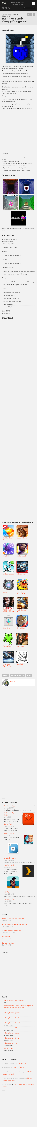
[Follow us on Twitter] (9, 8)
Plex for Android (9, 865)
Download (7, 318)
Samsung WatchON (10, 1028)
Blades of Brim (9, 833)
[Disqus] (18, 715)
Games (29, 675)
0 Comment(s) (6, 16)
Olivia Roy (16, 14)
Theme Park (8, 824)
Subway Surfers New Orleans (13, 1001)
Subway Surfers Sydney (12, 1013)
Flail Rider (28, 14)
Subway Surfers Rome (11, 1038)
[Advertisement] (18, 131)
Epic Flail (6, 892)
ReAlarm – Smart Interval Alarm (13, 918)
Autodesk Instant (9, 858)
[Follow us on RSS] (6, 8)
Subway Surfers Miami (11, 1043)
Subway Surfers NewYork (12, 1018)
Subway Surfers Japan (11, 1033)
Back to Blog (31, 14)
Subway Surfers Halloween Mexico (14, 924)
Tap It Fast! (6, 937)
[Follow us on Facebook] (3, 8)
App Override (8, 1048)
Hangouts (22, 1063)
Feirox (6, 3)
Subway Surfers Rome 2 (12, 1023)
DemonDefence (18, 1067)
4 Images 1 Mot (9, 899)
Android (5, 675)
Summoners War (8, 943)
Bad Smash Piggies (10, 806)
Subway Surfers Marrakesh (11, 931)
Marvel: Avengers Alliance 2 (34, 14)
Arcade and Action (17, 675)
